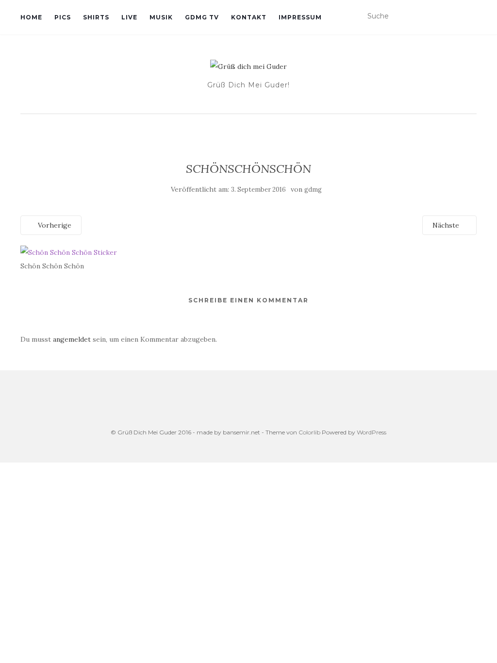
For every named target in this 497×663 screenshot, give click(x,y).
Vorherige (53, 225)
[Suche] (470, 16)
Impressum (300, 17)
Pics (62, 17)
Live (129, 17)
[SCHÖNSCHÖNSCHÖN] (68, 251)
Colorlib (309, 432)
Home (31, 17)
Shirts (96, 17)
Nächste (446, 225)
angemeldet (72, 339)
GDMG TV (202, 17)
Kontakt (248, 17)
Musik (161, 17)
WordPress (371, 432)
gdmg (313, 189)
